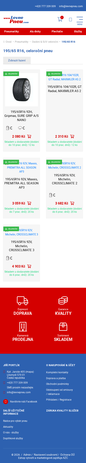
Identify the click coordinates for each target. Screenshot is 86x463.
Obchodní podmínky (57, 384)
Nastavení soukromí (45, 454)
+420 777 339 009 (45, 6)
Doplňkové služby (13, 438)
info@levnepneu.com (71, 6)
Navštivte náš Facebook (23, 401)
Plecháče (57, 31)
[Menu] (70, 19)
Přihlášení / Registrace (58, 399)
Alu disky (35, 31)
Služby (78, 31)
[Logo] (16, 19)
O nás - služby (11, 432)
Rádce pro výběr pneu (15, 421)
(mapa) (29, 371)
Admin (27, 454)
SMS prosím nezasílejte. (20, 387)
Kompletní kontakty (57, 372)
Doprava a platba (56, 378)
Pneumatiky (11, 31)
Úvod (8, 42)
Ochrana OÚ (67, 454)
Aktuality (8, 427)
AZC (65, 458)
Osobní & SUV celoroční (45, 42)
